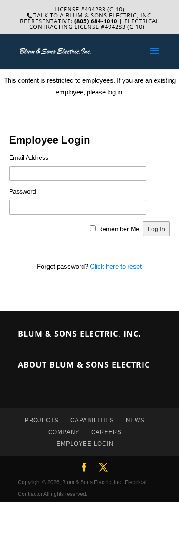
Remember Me (118, 228)
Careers (106, 432)
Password (22, 191)
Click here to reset (116, 266)
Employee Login (84, 444)
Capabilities (92, 420)
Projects (42, 420)
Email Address (28, 157)
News (135, 420)
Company (64, 432)
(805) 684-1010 (95, 21)
